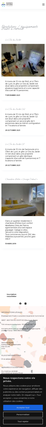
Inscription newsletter (11, 295)
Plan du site (5, 346)
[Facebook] (20, 304)
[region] (23, 400)
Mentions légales (7, 343)
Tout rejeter (23, 421)
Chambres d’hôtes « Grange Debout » (21, 179)
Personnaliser (23, 414)
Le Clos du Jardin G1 (14, 144)
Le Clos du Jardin (13, 39)
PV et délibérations (8, 359)
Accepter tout (23, 407)
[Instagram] (25, 304)
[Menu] (43, 4)
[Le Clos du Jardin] (23, 60)
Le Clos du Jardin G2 (15, 109)
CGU (3, 348)
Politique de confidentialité (11, 344)
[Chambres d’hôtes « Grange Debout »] (23, 199)
